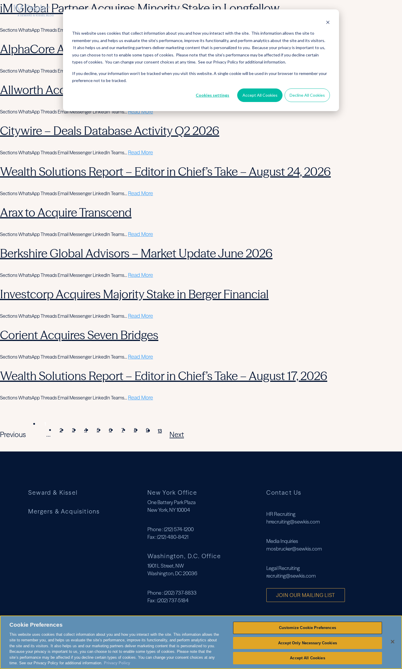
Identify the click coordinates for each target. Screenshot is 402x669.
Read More (140, 111)
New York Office (172, 492)
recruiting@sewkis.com (291, 576)
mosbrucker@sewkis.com (294, 549)
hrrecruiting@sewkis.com (293, 522)
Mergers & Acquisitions (341, 10)
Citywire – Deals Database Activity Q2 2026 (109, 130)
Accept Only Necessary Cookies (307, 643)
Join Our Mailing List (305, 595)
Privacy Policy (117, 663)
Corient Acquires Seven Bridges (79, 335)
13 (160, 431)
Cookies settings (212, 95)
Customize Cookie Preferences (307, 627)
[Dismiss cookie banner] (328, 22)
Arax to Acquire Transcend (66, 212)
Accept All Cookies (260, 95)
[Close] (392, 641)
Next (177, 434)
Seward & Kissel (53, 492)
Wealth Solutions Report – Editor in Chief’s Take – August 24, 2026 (165, 171)
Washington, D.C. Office (184, 556)
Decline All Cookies (307, 95)
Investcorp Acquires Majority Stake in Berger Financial (134, 294)
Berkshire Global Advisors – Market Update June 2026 (136, 253)
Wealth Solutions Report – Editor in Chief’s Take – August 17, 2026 (163, 376)
